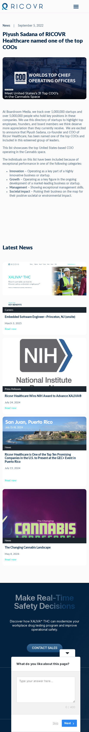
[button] (76, 6)
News (6, 25)
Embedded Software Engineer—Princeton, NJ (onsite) (40, 317)
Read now (10, 329)
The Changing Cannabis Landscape (28, 547)
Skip (55, 723)
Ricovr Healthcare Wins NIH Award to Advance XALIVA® (43, 396)
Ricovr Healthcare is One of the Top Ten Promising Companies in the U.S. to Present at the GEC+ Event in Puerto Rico (40, 458)
